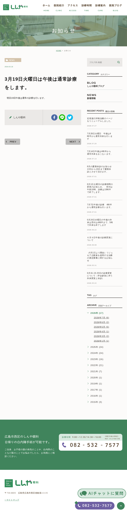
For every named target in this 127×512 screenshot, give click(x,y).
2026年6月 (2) (101, 322)
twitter (70, 117)
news (12, 60)
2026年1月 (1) (101, 341)
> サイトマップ (12, 500)
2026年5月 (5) (101, 327)
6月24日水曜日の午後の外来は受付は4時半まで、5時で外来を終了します (100, 222)
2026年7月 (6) (101, 317)
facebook (54, 117)
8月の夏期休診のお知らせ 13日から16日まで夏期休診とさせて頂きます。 (100, 169)
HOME (58, 50)
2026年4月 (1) (101, 331)
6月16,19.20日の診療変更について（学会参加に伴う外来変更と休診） (100, 275)
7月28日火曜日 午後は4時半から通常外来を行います (100, 136)
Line (62, 117)
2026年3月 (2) (101, 336)
